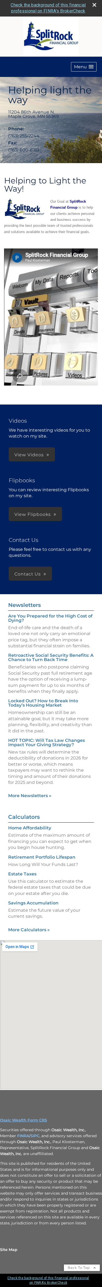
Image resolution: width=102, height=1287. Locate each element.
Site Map (8, 1249)
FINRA (23, 1135)
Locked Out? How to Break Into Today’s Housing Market (43, 703)
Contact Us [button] (27, 574)
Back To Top (79, 1268)
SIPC (34, 1135)
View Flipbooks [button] (32, 514)
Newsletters (24, 605)
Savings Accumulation (33, 903)
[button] (84, 67)
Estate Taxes (22, 874)
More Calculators (29, 929)
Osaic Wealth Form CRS (23, 1120)
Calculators (24, 817)
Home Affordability (29, 827)
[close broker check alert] (94, 5)
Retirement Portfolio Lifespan (41, 857)
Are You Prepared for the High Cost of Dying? (50, 618)
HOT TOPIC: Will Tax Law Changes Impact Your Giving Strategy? (46, 742)
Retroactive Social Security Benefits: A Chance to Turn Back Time (51, 657)
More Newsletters (29, 795)
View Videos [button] (29, 454)
